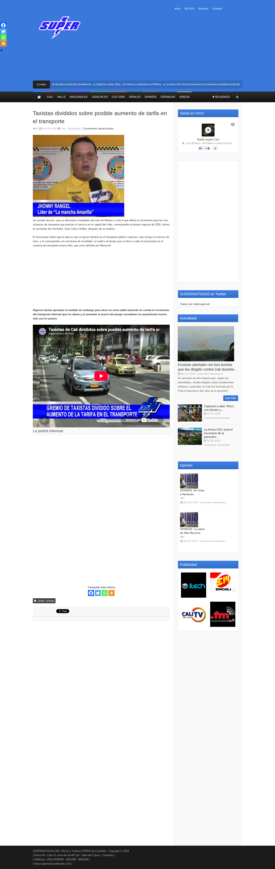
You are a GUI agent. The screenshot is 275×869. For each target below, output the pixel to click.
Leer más (230, 398)
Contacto (217, 8)
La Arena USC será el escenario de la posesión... (218, 433)
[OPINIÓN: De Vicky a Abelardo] (189, 481)
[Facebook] (91, 593)
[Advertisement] (167, 48)
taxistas (50, 600)
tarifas (41, 600)
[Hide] (1, 50)
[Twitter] (98, 593)
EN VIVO (189, 8)
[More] (112, 593)
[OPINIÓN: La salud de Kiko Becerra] (189, 519)
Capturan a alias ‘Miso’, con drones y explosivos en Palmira (120, 84)
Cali (63, 128)
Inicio (178, 8)
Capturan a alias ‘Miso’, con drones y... (219, 407)
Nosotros (203, 8)
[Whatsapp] (105, 593)
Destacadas (74, 128)
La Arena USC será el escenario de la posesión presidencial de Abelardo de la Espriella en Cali (210, 84)
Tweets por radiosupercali (195, 304)
